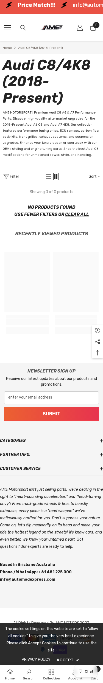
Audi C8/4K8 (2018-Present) (40, 48)
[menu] (7, 27)
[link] (27, 321)
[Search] (23, 27)
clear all (77, 214)
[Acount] (80, 28)
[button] (48, 176)
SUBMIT (51, 413)
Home (7, 48)
